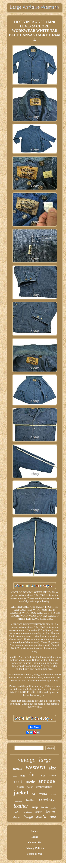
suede (30, 782)
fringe (28, 816)
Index (34, 831)
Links (35, 836)
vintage (26, 759)
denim (16, 817)
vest (43, 775)
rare (53, 816)
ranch (52, 775)
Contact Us (34, 842)
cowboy (47, 799)
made (53, 808)
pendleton (28, 812)
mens (17, 768)
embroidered (44, 786)
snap (35, 807)
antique (46, 781)
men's (41, 817)
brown (50, 811)
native (38, 811)
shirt (33, 774)
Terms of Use (34, 853)
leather (21, 806)
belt (34, 794)
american (18, 801)
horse (53, 794)
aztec (17, 812)
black (20, 786)
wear (30, 786)
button (31, 800)
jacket (21, 792)
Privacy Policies (35, 848)
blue (22, 775)
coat (18, 781)
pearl (15, 776)
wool (43, 793)
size (52, 768)
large (45, 759)
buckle (44, 807)
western (35, 767)
